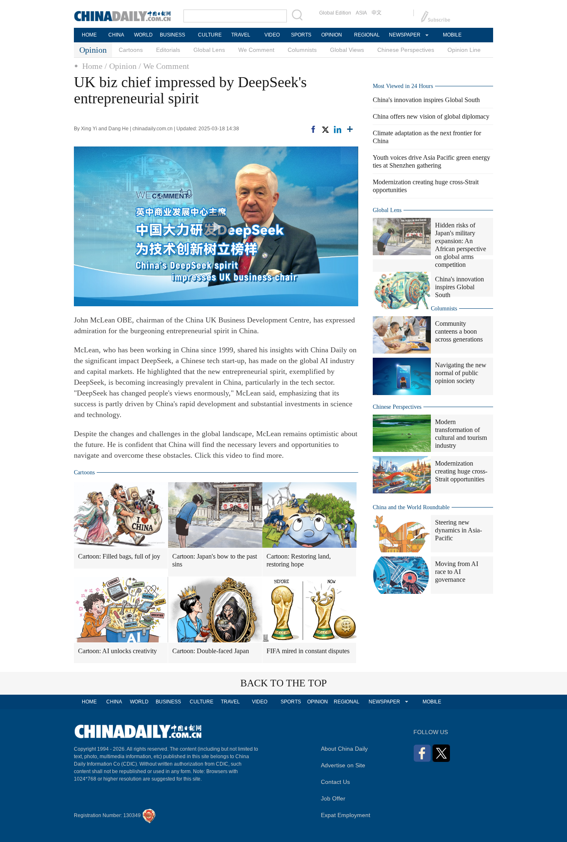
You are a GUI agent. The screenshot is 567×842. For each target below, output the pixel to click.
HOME (89, 35)
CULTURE (210, 35)
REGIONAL (367, 35)
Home (92, 66)
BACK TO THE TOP (283, 683)
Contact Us (335, 782)
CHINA (116, 35)
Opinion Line (464, 49)
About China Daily (344, 748)
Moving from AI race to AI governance (456, 571)
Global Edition (335, 13)
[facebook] (313, 128)
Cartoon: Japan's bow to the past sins (214, 560)
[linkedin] (337, 128)
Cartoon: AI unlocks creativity (117, 650)
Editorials (168, 49)
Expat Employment (345, 815)
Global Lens (209, 49)
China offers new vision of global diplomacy (431, 116)
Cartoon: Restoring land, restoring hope (298, 560)
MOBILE (452, 35)
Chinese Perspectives (405, 49)
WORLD (143, 35)
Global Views (347, 49)
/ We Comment (164, 66)
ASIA (361, 13)
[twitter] (325, 128)
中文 (376, 13)
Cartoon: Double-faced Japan (210, 650)
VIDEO (272, 35)
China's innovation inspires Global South (426, 99)
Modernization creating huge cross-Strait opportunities (461, 471)
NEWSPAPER (404, 35)
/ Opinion (121, 66)
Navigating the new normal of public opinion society (460, 372)
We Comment (256, 49)
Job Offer (333, 798)
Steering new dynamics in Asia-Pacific (458, 530)
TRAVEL (240, 35)
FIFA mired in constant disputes (307, 650)
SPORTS (301, 35)
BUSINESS (172, 35)
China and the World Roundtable (411, 507)
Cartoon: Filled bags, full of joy (119, 556)
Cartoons (131, 49)
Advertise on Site (343, 765)
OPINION (331, 35)
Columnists (302, 49)
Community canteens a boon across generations (459, 331)
